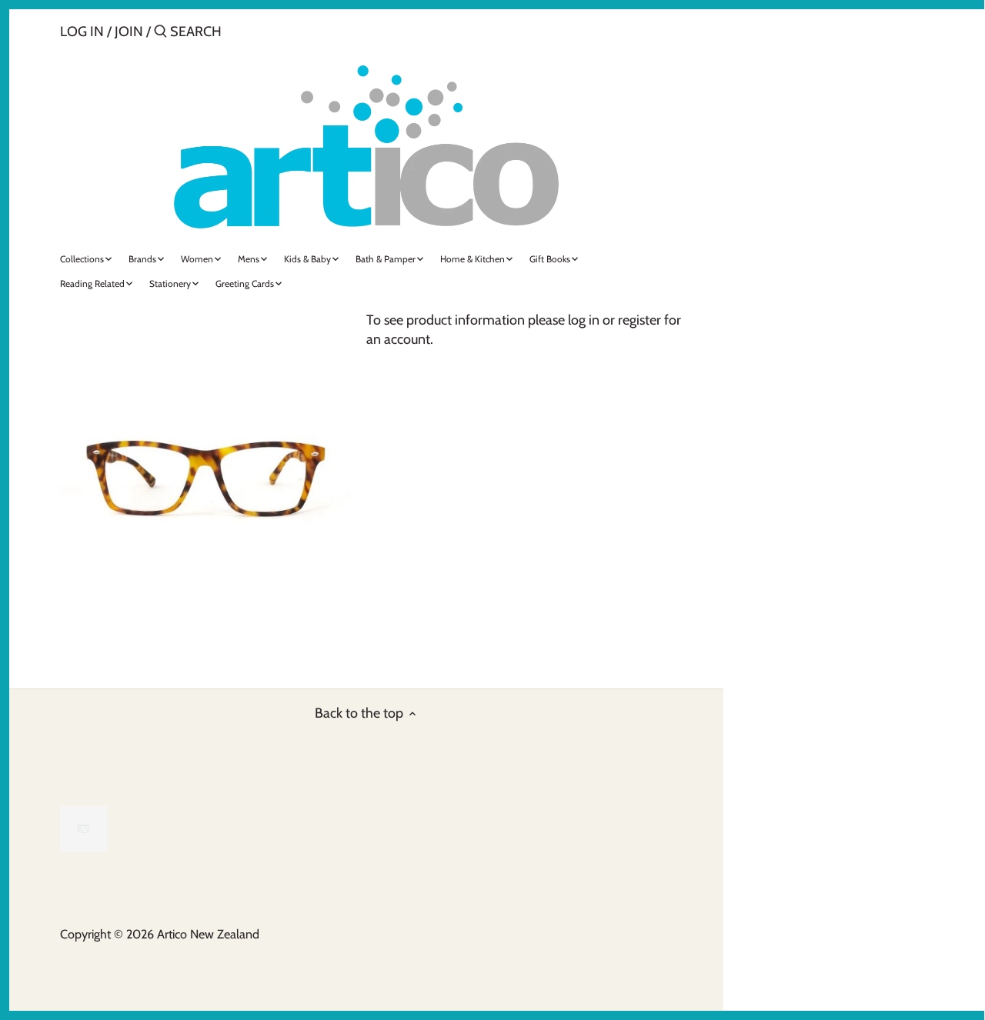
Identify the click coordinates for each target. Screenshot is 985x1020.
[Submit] (160, 33)
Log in (82, 31)
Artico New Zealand (208, 934)
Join (129, 31)
